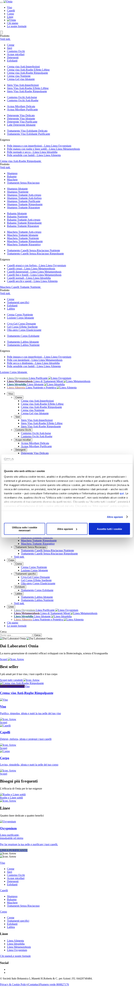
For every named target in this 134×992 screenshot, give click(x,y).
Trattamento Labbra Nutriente (23, 344)
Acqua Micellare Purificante (22, 109)
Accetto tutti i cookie (109, 528)
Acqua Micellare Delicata (21, 106)
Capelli (11, 10)
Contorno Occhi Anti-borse (22, 97)
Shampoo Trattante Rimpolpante (25, 204)
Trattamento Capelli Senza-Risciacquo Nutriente (33, 250)
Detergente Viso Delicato (21, 115)
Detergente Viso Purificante (22, 121)
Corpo (10, 13)
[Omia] (7, 1)
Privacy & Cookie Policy (14, 984)
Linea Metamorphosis (19, 946)
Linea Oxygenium (17, 950)
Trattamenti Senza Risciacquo (30, 547)
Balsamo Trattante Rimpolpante (24, 222)
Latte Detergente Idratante (21, 124)
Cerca (3, 631)
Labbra (18, 593)
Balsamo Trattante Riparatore (23, 225)
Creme (18, 397)
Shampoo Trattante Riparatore (23, 207)
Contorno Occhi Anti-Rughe (22, 100)
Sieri (17, 416)
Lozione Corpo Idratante (20, 317)
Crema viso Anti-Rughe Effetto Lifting (28, 69)
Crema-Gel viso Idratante (21, 79)
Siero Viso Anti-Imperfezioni (23, 85)
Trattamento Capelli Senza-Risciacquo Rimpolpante (35, 253)
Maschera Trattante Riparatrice (24, 244)
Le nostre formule (17, 26)
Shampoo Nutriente (17, 191)
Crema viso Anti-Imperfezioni (23, 66)
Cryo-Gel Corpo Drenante (21, 323)
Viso (9, 7)
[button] (70, 45)
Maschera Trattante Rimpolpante (25, 241)
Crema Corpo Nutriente (20, 314)
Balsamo (12, 899)
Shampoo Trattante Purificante (23, 201)
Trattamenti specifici (25, 573)
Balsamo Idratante (17, 213)
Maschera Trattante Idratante (22, 235)
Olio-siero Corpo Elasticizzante (24, 329)
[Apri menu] (1, 2)
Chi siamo (12, 23)
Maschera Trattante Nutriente (23, 238)
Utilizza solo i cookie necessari (24, 529)
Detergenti (20, 449)
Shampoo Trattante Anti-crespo (24, 194)
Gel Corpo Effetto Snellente (22, 326)
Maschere (12, 902)
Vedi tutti (5, 39)
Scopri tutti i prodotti (11, 680)
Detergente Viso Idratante (21, 118)
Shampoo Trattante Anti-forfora (24, 198)
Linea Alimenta (15, 940)
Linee (10, 16)
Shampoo (12, 896)
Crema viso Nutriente (19, 75)
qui (122, 493)
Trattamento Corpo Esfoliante (23, 335)
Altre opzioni (115, 516)
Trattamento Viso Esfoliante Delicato (27, 130)
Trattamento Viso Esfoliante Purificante (28, 133)
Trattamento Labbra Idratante (23, 341)
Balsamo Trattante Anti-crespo (23, 219)
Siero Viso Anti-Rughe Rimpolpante (27, 91)
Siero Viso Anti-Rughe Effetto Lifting (28, 88)
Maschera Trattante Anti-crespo (24, 231)
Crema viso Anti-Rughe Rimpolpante (27, 72)
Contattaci (33, 984)
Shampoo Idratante (17, 188)
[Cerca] (1, 32)
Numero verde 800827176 (54, 984)
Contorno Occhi (23, 430)
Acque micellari (23, 440)
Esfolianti (20, 587)
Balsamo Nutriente (17, 216)
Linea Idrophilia (16, 943)
